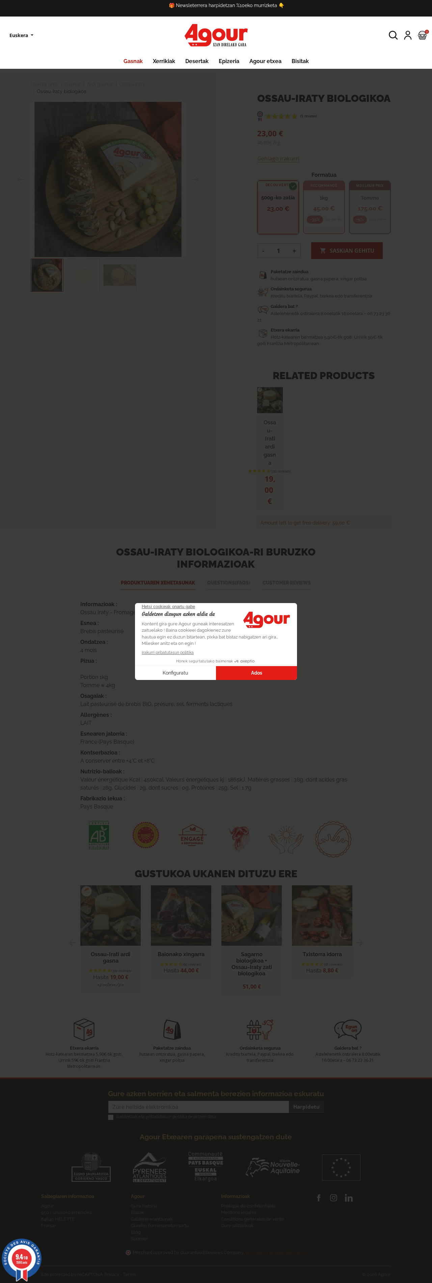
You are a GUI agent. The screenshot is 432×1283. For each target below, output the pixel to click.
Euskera (19, 35)
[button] (393, 35)
